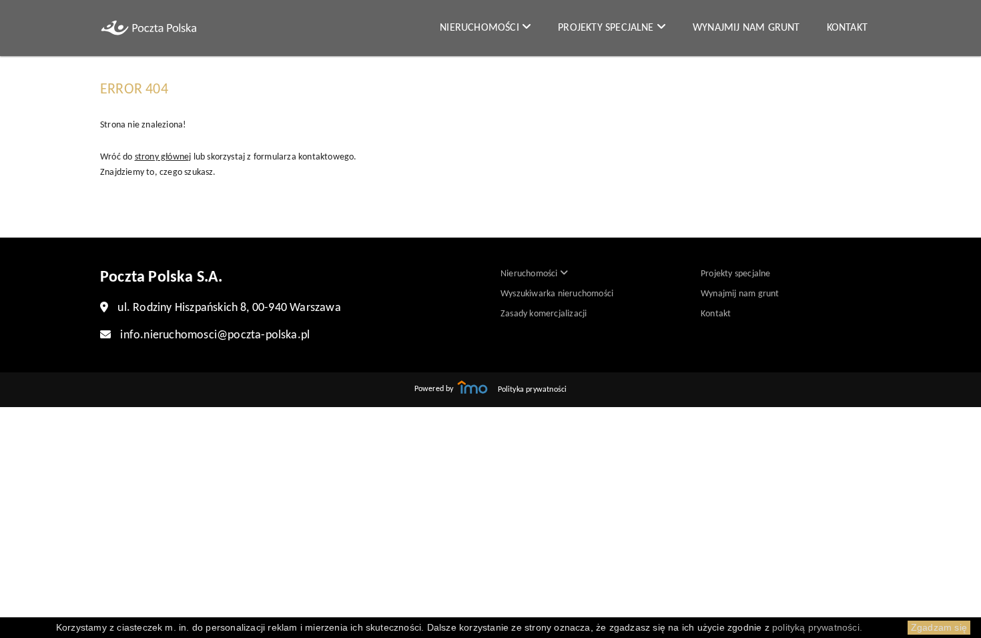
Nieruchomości (481, 28)
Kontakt (847, 28)
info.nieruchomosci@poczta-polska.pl (215, 335)
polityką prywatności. (817, 627)
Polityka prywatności (532, 390)
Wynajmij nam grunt (746, 28)
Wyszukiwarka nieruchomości (557, 294)
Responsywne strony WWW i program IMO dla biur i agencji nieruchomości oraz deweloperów (472, 387)
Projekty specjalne (607, 28)
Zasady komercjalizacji (544, 314)
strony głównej (163, 157)
